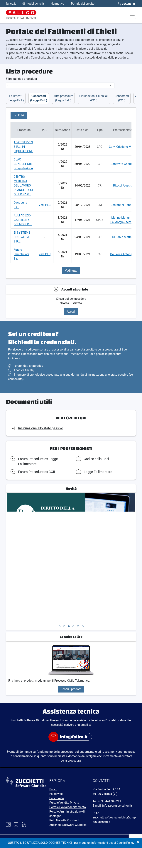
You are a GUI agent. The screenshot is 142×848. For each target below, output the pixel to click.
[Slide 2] (64, 626)
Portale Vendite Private (64, 802)
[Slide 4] (73, 626)
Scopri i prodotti (71, 689)
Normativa (57, 3)
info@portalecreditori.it (117, 805)
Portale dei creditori (83, 3)
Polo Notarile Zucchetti (64, 820)
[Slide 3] (69, 626)
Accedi (71, 311)
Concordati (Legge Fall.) (38, 98)
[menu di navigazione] (132, 15)
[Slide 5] (78, 626)
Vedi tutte (71, 270)
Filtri (21, 115)
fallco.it (11, 3)
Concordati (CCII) (122, 98)
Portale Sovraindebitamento (67, 807)
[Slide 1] (59, 626)
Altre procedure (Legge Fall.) (63, 98)
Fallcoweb (56, 794)
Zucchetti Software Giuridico (68, 825)
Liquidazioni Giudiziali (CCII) (93, 98)
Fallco (53, 789)
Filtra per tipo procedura (21, 79)
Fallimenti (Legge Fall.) (16, 98)
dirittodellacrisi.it (33, 3)
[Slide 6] (83, 626)
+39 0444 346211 (109, 801)
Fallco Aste (56, 798)
